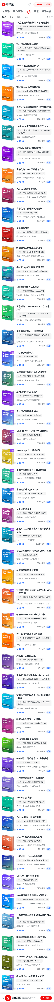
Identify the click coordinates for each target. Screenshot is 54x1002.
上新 (12, 17)
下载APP (38, 4)
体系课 (19, 11)
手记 (36, 11)
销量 (19, 17)
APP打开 (46, 998)
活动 (26, 17)
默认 (4, 17)
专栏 (28, 11)
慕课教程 (46, 11)
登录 (48, 4)
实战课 (6, 11)
